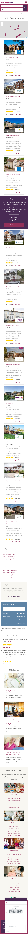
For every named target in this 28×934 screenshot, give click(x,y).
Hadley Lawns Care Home (13, 174)
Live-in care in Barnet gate (9, 558)
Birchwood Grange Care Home (12, 523)
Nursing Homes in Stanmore (9, 577)
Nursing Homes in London (14, 863)
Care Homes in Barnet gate (9, 554)
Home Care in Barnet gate (9, 556)
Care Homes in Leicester (14, 800)
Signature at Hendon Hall (13, 364)
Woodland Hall (10, 403)
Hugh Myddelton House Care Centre (14, 482)
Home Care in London (14, 828)
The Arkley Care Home (12, 57)
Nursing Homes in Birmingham (14, 854)
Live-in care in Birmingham (14, 884)
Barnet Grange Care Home (13, 96)
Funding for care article (14, 596)
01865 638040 (14, 220)
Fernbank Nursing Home (12, 286)
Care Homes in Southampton (14, 802)
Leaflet (27, 37)
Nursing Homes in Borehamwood (10, 570)
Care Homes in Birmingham (14, 798)
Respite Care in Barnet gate (9, 560)
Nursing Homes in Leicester (14, 861)
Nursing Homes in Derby (14, 859)
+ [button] (1, 23)
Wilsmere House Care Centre (14, 442)
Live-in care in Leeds (14, 889)
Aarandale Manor (10, 247)
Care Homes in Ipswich (14, 804)
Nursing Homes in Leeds (14, 858)
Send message (14, 225)
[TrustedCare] (7, 1)
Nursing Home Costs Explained (11, 692)
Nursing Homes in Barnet (9, 572)
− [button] (1, 25)
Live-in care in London (14, 882)
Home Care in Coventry (14, 832)
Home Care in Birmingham (14, 830)
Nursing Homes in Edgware (9, 574)
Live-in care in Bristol (14, 887)
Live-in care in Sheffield (14, 891)
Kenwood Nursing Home (12, 325)
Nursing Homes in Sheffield (14, 856)
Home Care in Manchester (14, 835)
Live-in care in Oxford (14, 886)
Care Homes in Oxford (14, 807)
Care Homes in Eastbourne (14, 805)
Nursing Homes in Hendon (9, 576)
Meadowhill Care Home (12, 135)
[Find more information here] (16, 915)
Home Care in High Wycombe (14, 833)
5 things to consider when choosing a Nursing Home (13, 754)
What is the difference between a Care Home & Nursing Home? (12, 722)
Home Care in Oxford (14, 826)
